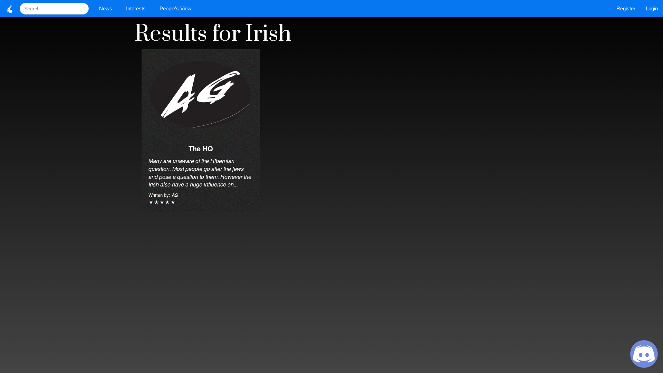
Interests (136, 8)
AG (175, 195)
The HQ (201, 148)
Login (652, 8)
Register (625, 8)
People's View (175, 8)
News (105, 8)
